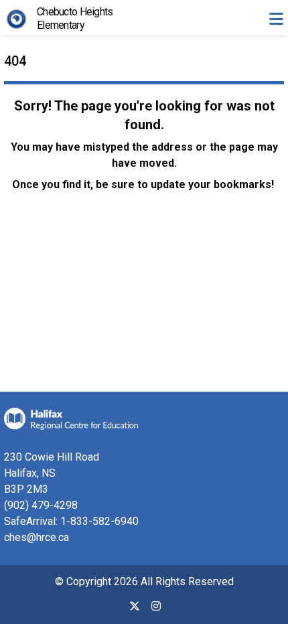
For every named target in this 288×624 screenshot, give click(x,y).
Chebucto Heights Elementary (75, 18)
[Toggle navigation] (276, 19)
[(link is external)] (134, 611)
